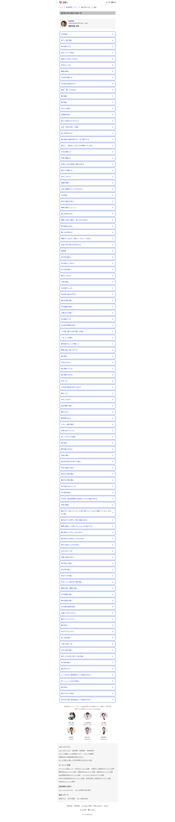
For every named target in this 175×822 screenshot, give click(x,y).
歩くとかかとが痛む (68, 437)
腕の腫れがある (67, 375)
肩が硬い (64, 356)
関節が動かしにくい (68, 208)
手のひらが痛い (67, 576)
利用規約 (77, 806)
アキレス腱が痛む (67, 424)
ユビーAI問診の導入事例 (83, 790)
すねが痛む (65, 282)
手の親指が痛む (67, 307)
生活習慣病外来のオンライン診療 (70, 775)
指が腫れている (67, 369)
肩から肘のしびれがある (70, 545)
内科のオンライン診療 (82, 769)
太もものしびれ (67, 551)
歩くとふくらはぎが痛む (70, 681)
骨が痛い (64, 443)
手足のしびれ (66, 65)
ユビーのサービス (64, 750)
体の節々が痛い (67, 563)
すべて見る (97, 709)
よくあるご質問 (87, 806)
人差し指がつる (67, 644)
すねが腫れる (66, 152)
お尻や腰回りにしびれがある (71, 189)
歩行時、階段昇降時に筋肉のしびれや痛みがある (79, 499)
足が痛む (64, 195)
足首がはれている (67, 431)
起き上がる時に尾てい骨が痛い (72, 656)
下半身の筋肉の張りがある (71, 387)
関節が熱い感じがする (69, 350)
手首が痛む (65, 505)
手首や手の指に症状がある (71, 245)
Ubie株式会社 (88, 814)
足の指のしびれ (67, 288)
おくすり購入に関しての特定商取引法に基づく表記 (75, 760)
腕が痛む (64, 96)
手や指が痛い (66, 269)
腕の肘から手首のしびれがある (72, 539)
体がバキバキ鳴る (67, 53)
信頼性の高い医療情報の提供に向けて (71, 757)
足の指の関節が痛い (68, 325)
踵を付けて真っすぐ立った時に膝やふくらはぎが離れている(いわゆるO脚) (86, 512)
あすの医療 (71, 798)
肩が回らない (66, 669)
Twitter (106, 806)
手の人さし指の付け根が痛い (71, 582)
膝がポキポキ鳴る (67, 693)
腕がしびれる (66, 276)
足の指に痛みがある (68, 294)
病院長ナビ (62, 798)
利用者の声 (90, 750)
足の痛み (64, 34)
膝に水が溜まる (67, 232)
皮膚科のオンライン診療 (105, 772)
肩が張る (64, 687)
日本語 (83, 810)
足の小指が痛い (67, 650)
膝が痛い (64, 102)
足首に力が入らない (68, 613)
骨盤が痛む (65, 183)
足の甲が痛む (66, 257)
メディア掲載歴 (89, 754)
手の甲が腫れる (67, 77)
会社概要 (75, 750)
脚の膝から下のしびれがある (71, 532)
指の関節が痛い (67, 406)
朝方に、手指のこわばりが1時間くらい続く (77, 146)
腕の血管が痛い (67, 600)
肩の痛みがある (67, 226)
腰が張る (64, 625)
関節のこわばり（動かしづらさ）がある (76, 238)
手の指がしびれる (67, 263)
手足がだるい (66, 362)
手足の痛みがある (67, 468)
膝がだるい (65, 412)
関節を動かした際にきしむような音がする (76, 526)
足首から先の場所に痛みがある (72, 164)
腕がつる (64, 393)
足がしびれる (66, 177)
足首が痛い (65, 455)
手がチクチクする (67, 631)
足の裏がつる (66, 319)
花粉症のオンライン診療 (67, 781)
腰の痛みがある (67, 449)
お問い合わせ (97, 806)
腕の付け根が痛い (67, 480)
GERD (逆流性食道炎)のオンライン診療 (71, 778)
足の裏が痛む (66, 492)
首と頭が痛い (66, 638)
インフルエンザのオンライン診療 (93, 775)
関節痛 (63, 251)
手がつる (64, 381)
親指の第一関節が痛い (69, 588)
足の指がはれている (68, 486)
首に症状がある (67, 214)
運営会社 (69, 806)
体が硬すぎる (66, 46)
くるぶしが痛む (67, 338)
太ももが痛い (66, 108)
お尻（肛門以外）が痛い (70, 127)
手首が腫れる (66, 158)
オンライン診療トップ (66, 769)
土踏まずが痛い (67, 313)
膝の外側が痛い (67, 300)
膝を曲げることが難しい (70, 344)
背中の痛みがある (67, 201)
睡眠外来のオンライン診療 (67, 772)
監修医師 (82, 750)
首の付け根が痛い (67, 474)
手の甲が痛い (66, 570)
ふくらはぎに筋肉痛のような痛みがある (76, 675)
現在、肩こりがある (68, 90)
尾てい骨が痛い (67, 40)
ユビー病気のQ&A (82, 798)
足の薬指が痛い (67, 594)
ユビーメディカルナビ (66, 790)
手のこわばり (66, 400)
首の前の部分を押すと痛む (71, 462)
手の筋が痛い (66, 662)
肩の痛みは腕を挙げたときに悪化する (75, 139)
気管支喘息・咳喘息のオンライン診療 (98, 778)
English (91, 810)
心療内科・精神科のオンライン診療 (102, 769)
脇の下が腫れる (67, 170)
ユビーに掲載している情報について (70, 754)
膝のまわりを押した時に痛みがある (74, 520)
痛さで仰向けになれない (70, 121)
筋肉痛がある (66, 418)
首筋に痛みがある (67, 557)
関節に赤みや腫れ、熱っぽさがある (74, 220)
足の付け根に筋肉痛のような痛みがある (76, 700)
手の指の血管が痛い (68, 607)
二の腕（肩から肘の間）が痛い (72, 331)
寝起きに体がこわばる (69, 59)
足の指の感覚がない (68, 84)
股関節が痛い (66, 115)
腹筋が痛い (65, 71)
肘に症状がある (67, 133)
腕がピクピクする (67, 619)
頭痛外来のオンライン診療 (86, 772)
